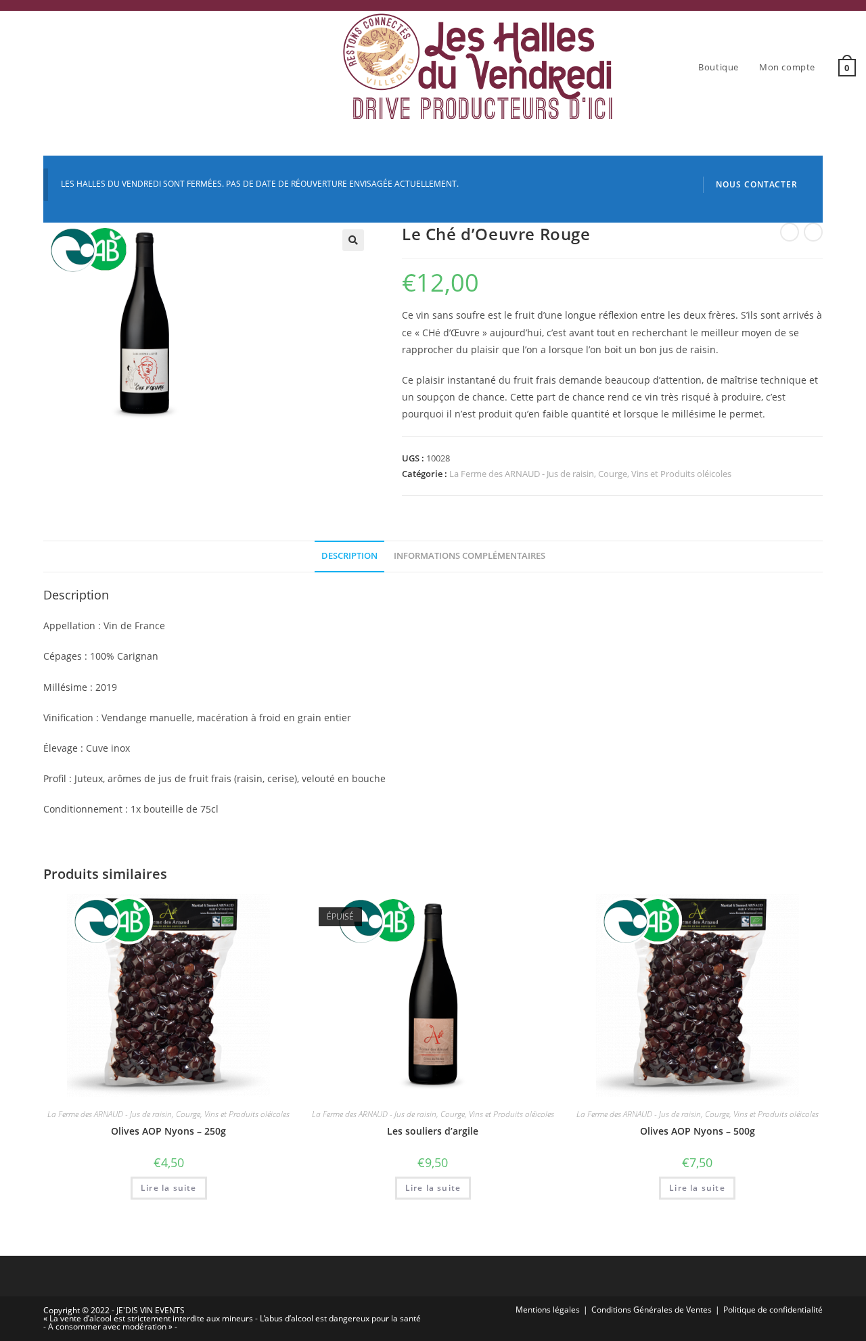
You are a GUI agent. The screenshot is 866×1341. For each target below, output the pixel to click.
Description (349, 556)
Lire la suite (169, 1188)
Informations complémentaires (469, 556)
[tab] (349, 556)
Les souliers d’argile (432, 1130)
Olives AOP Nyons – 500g (697, 1130)
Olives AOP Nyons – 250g (168, 1130)
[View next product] (813, 232)
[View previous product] (789, 232)
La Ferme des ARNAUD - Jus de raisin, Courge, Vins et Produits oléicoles (590, 474)
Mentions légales (548, 1309)
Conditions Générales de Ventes (651, 1309)
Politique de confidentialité (773, 1309)
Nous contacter (757, 184)
